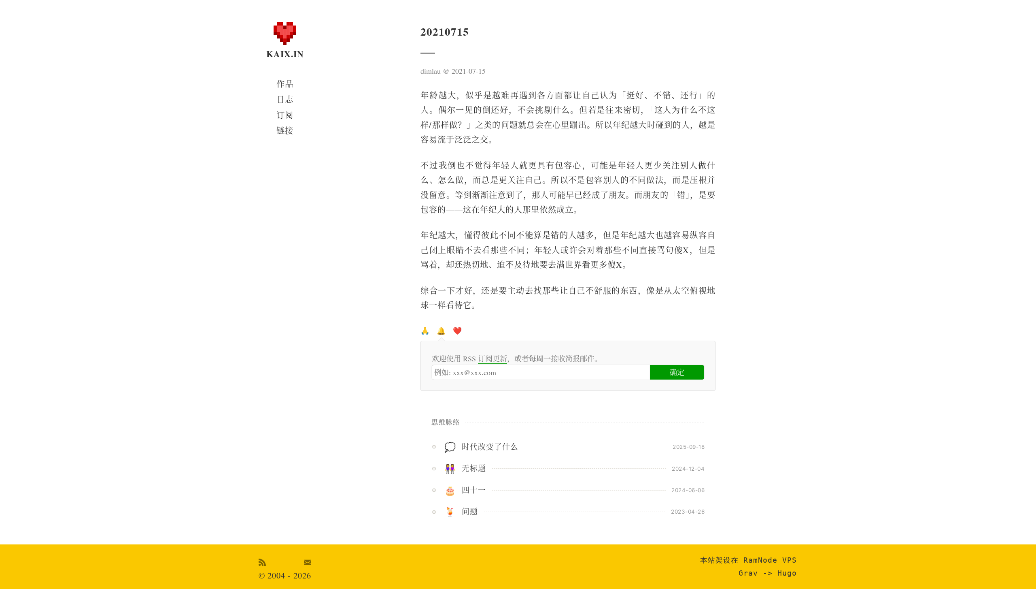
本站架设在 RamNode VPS (748, 560)
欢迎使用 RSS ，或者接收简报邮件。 (517, 358)
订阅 (284, 115)
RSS (262, 562)
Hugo (787, 573)
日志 (284, 99)
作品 (284, 84)
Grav (748, 573)
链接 (284, 130)
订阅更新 (492, 358)
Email (308, 562)
